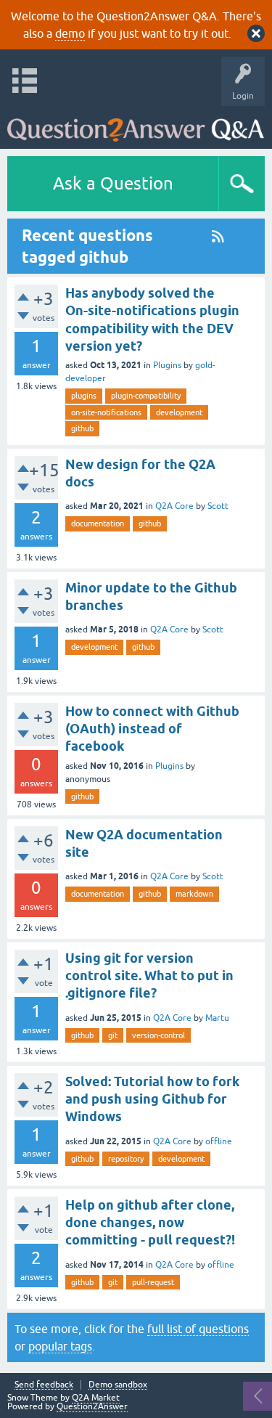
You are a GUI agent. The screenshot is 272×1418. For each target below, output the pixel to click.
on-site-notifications (106, 412)
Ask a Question (113, 183)
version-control (158, 1035)
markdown (194, 893)
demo (70, 33)
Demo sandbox (117, 1385)
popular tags (60, 1346)
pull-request (153, 1282)
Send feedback (44, 1385)
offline (218, 1141)
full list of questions (198, 1328)
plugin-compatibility (146, 395)
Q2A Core (174, 506)
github (82, 428)
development (179, 412)
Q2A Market (96, 1398)
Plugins (167, 365)
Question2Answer (92, 1406)
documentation (97, 523)
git (113, 1035)
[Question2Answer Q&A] (135, 124)
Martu (217, 1018)
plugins (83, 395)
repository (126, 1158)
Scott (217, 506)
